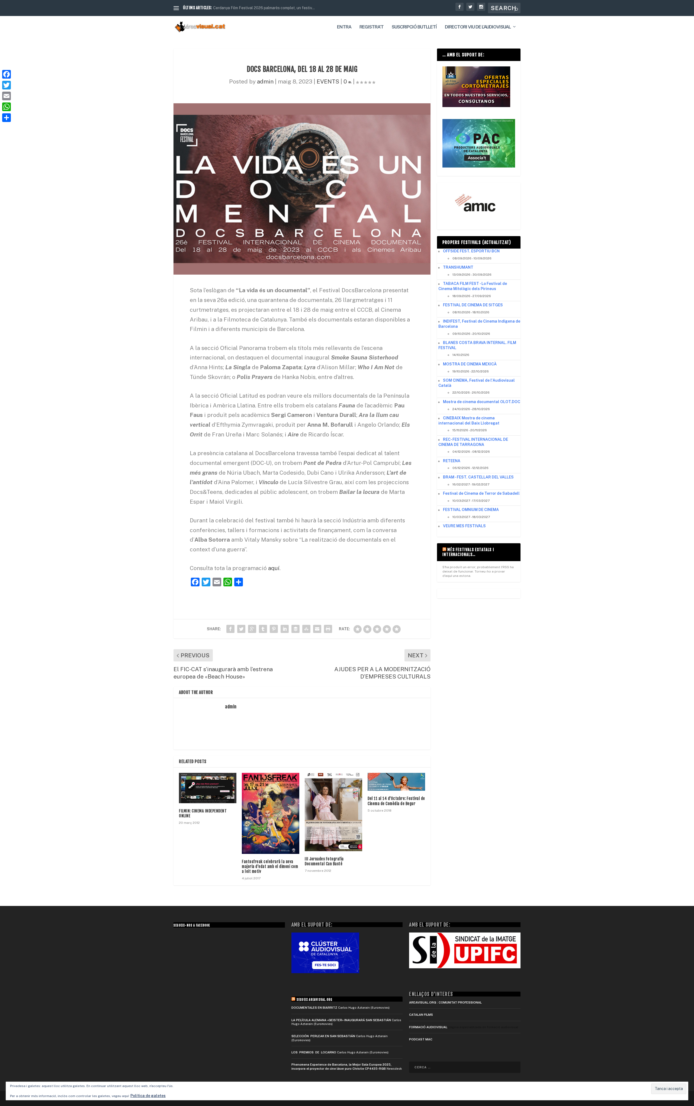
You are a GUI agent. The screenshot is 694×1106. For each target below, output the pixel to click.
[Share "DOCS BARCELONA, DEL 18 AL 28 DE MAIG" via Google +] (252, 628)
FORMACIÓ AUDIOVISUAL (428, 1027)
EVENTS (328, 81)
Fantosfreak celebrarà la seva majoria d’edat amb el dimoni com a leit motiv (270, 866)
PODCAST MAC (420, 1039)
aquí (273, 568)
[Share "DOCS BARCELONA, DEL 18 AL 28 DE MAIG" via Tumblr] (263, 628)
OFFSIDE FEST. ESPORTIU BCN (471, 251)
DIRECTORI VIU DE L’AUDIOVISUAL (478, 27)
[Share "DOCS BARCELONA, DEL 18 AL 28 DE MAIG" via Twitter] (241, 628)
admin (265, 81)
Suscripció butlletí (414, 27)
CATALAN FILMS (421, 1014)
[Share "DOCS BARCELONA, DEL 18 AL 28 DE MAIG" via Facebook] (230, 628)
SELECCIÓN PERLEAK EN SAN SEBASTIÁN (323, 1036)
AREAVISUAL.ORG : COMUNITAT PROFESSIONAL (445, 1002)
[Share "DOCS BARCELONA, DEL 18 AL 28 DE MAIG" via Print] (328, 628)
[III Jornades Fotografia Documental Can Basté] (333, 812)
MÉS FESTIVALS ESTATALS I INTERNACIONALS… (468, 552)
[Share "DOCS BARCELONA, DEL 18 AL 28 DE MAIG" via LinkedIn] (284, 628)
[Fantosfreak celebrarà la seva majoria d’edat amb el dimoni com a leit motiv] (270, 813)
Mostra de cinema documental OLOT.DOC (481, 402)
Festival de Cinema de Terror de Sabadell (481, 493)
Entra (344, 27)
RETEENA (451, 461)
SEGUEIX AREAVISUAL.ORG (314, 1000)
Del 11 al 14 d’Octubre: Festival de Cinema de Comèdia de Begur (396, 801)
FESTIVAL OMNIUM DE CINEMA (471, 509)
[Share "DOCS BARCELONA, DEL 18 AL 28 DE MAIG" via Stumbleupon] (306, 628)
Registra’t (371, 27)
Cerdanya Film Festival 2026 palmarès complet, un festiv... (264, 8)
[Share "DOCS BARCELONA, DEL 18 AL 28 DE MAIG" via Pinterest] (273, 628)
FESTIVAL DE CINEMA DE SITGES (473, 305)
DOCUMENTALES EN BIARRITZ (314, 1007)
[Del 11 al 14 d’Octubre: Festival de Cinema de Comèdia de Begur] (396, 782)
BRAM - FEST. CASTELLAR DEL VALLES (478, 477)
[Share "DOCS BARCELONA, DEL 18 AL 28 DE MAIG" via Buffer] (295, 628)
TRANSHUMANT (458, 267)
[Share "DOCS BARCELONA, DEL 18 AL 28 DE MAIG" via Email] (317, 628)
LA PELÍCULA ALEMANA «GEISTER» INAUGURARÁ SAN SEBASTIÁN (341, 1020)
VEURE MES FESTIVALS (464, 526)
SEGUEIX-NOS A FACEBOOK (192, 925)
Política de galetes (148, 1096)
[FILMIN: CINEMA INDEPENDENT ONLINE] (207, 788)
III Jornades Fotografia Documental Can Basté (324, 861)
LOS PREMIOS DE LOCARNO (313, 1052)
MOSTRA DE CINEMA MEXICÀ (470, 364)
